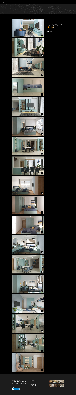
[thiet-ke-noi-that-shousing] (29, 28)
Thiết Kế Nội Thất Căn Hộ (51, 26)
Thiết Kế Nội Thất (50, 27)
